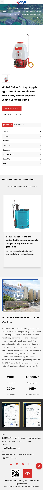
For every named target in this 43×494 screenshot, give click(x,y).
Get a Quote (11, 108)
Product (15, 9)
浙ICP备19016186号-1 (32, 486)
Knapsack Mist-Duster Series (30, 9)
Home (9, 9)
